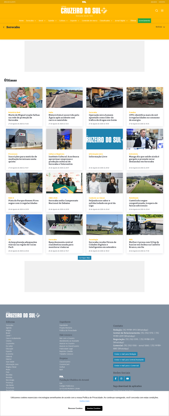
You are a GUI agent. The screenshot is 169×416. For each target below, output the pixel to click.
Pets (7, 372)
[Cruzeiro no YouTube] (128, 378)
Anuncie (154, 2)
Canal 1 (8, 336)
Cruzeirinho (10, 343)
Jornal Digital (120, 21)
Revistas (9, 377)
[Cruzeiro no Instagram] (121, 378)
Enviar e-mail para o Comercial (126, 366)
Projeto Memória (66, 328)
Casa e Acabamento (13, 338)
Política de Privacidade (68, 330)
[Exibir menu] (162, 10)
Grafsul (62, 367)
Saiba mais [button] (84, 401)
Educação (9, 349)
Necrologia (10, 380)
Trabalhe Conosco (66, 354)
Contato (162, 2)
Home (21, 21)
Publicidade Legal (66, 349)
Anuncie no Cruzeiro (67, 343)
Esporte (73, 21)
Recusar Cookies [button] (75, 408)
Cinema (8, 341)
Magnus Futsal (11, 367)
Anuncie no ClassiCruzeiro (69, 346)
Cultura (62, 21)
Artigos (8, 330)
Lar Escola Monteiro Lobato (70, 389)
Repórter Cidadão (66, 351)
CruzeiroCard (64, 364)
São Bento (10, 385)
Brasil (8, 333)
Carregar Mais (84, 258)
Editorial (9, 357)
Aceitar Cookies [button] (93, 408)
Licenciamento (144, 21)
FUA (61, 377)
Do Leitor (9, 346)
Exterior (9, 359)
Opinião (51, 21)
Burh (61, 370)
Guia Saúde (10, 362)
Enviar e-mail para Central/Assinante (129, 360)
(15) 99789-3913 (130, 330)
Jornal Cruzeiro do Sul (84, 10)
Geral (41, 21)
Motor (8, 370)
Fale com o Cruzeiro (67, 338)
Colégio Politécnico (67, 386)
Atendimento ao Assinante (69, 341)
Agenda (9, 328)
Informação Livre (12, 364)
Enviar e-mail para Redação (125, 354)
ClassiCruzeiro (65, 362)
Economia (9, 354)
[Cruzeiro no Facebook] (115, 378)
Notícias (159, 27)
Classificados (105, 21)
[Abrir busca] (156, 10)
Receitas (9, 375)
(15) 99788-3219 (147, 339)
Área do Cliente (9, 2)
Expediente (64, 325)
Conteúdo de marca (89, 21)
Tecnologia (10, 390)
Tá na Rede (10, 388)
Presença (9, 383)
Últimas (133, 21)
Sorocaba (30, 21)
